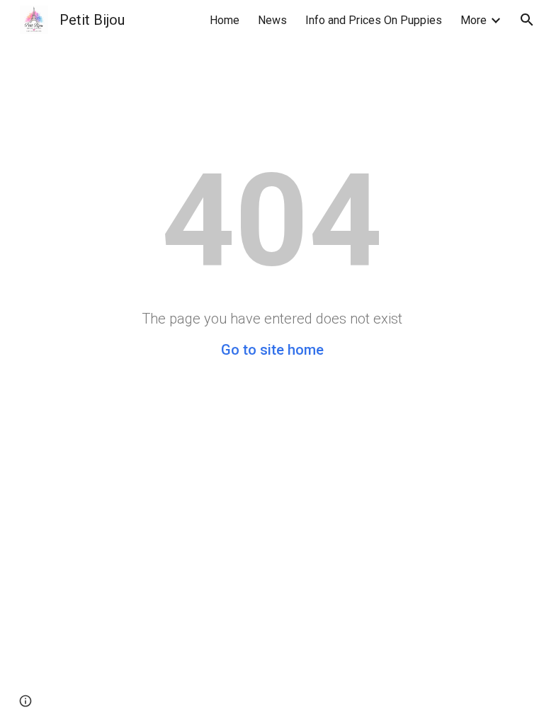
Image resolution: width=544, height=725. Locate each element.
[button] (527, 20)
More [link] (473, 20)
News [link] (272, 20)
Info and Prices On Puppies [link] (373, 20)
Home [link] (224, 20)
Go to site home (272, 349)
